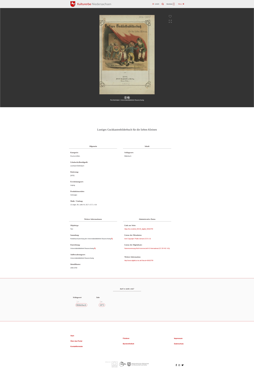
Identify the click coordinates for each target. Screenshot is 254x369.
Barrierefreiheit (128, 344)
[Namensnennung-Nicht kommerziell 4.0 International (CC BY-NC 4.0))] (127, 97)
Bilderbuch (81, 305)
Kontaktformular (76, 346)
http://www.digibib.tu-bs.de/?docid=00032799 (138, 260)
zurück (157, 4)
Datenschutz (179, 344)
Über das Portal (76, 341)
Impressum (178, 338)
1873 (102, 305)
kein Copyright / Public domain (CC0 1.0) (137, 238)
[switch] (170, 16)
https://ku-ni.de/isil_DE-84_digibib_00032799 (138, 229)
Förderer (126, 338)
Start (72, 336)
